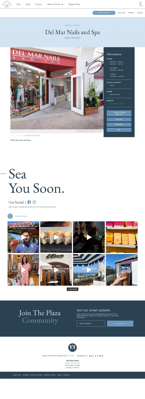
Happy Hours (74, 4)
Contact (66, 375)
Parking (131, 13)
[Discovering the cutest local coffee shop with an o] (122, 270)
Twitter (119, 120)
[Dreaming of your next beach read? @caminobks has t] (122, 237)
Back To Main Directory (120, 113)
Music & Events (54, 4)
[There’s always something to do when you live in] (23, 237)
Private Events (50, 375)
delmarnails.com (117, 104)
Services (39, 4)
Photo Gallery (36, 375)
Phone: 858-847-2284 (72, 363)
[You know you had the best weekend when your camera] (89, 270)
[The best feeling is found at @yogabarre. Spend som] (89, 237)
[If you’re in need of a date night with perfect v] (56, 270)
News (59, 375)
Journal (140, 13)
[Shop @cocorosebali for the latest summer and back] (23, 270)
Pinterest (119, 125)
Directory (121, 13)
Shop (28, 4)
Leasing (26, 375)
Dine (19, 4)
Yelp (119, 130)
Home (12, 136)
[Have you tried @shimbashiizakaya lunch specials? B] (56, 237)
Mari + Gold (70, 356)
